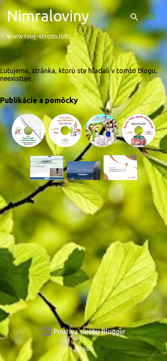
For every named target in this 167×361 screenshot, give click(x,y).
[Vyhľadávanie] (134, 17)
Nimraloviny (48, 15)
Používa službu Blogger (88, 331)
